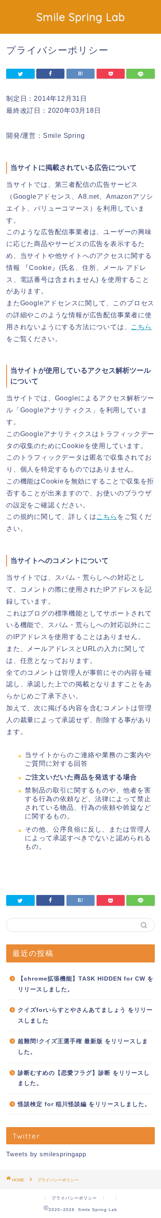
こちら (141, 326)
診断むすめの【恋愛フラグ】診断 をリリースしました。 (84, 1078)
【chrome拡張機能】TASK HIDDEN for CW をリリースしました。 (86, 984)
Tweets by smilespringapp (46, 1154)
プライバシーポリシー (74, 1198)
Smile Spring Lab (80, 16)
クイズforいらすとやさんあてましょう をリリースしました (85, 1015)
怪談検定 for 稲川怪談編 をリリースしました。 (84, 1104)
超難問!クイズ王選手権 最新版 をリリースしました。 (83, 1046)
